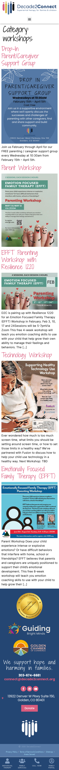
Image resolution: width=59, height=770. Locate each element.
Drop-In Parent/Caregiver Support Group (20, 55)
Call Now (37, 765)
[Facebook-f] (23, 688)
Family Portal (51, 766)
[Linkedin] (29, 688)
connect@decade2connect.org (29, 679)
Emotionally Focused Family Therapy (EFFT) (28, 472)
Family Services (22, 766)
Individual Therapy (7, 766)
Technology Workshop (26, 355)
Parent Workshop (21, 167)
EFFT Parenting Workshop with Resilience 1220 (19, 259)
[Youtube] (35, 688)
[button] (29, 19)
